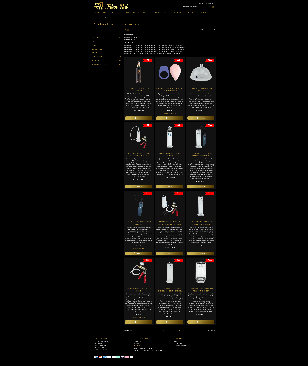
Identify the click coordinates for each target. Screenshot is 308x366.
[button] (106, 31)
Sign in (201, 3)
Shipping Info (98, 343)
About (176, 341)
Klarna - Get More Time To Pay (103, 353)
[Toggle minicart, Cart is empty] (212, 6)
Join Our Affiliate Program (143, 348)
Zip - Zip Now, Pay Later (101, 351)
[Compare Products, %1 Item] (209, 6)
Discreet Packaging (100, 345)
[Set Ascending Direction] (215, 30)
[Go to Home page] (112, 5)
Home (95, 18)
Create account (209, 3)
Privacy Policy (178, 343)
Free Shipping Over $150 (101, 341)
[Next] (179, 330)
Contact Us (137, 341)
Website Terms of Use (180, 345)
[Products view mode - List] (128, 30)
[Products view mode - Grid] (126, 30)
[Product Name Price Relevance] (206, 30)
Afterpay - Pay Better (100, 349)
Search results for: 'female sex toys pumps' (110, 18)
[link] (160, 330)
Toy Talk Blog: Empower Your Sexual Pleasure (149, 350)
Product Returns (99, 347)
